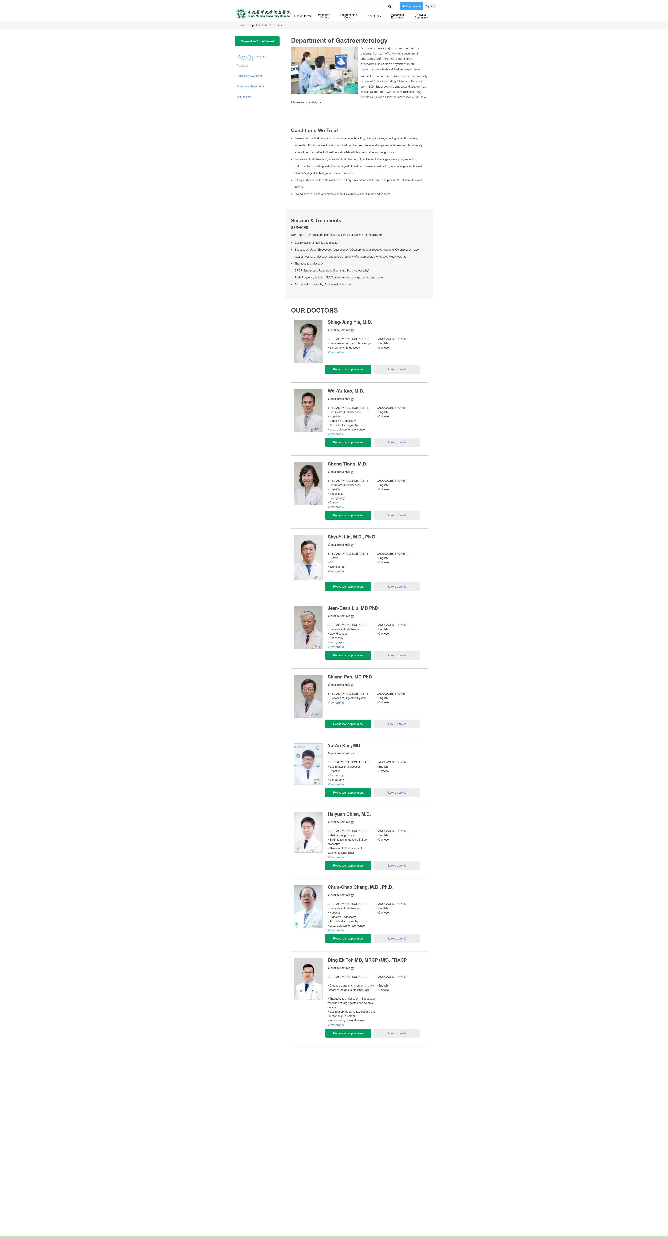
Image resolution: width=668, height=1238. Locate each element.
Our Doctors (244, 97)
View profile (336, 352)
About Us (242, 65)
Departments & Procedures (265, 25)
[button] (326, 16)
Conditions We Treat (249, 76)
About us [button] (373, 16)
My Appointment (411, 6)
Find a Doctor (302, 16)
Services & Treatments (250, 86)
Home (241, 25)
